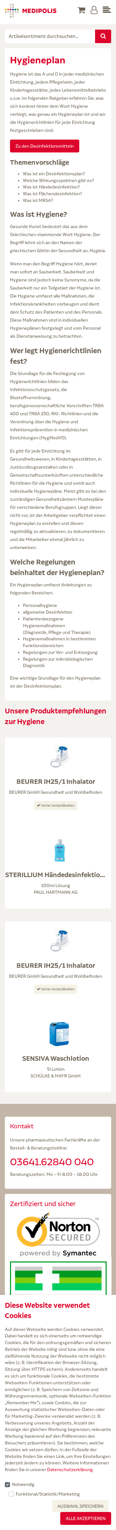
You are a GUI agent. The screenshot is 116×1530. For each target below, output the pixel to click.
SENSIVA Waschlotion (55, 1058)
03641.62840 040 (52, 1162)
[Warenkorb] (81, 10)
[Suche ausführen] (103, 36)
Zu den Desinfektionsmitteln (44, 146)
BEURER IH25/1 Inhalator (55, 781)
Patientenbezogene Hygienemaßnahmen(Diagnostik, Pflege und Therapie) (57, 625)
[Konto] (94, 10)
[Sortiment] (107, 10)
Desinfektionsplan (42, 686)
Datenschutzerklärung (70, 1469)
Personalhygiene (40, 605)
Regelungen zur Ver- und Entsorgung (60, 652)
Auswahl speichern (80, 1506)
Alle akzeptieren (86, 1518)
